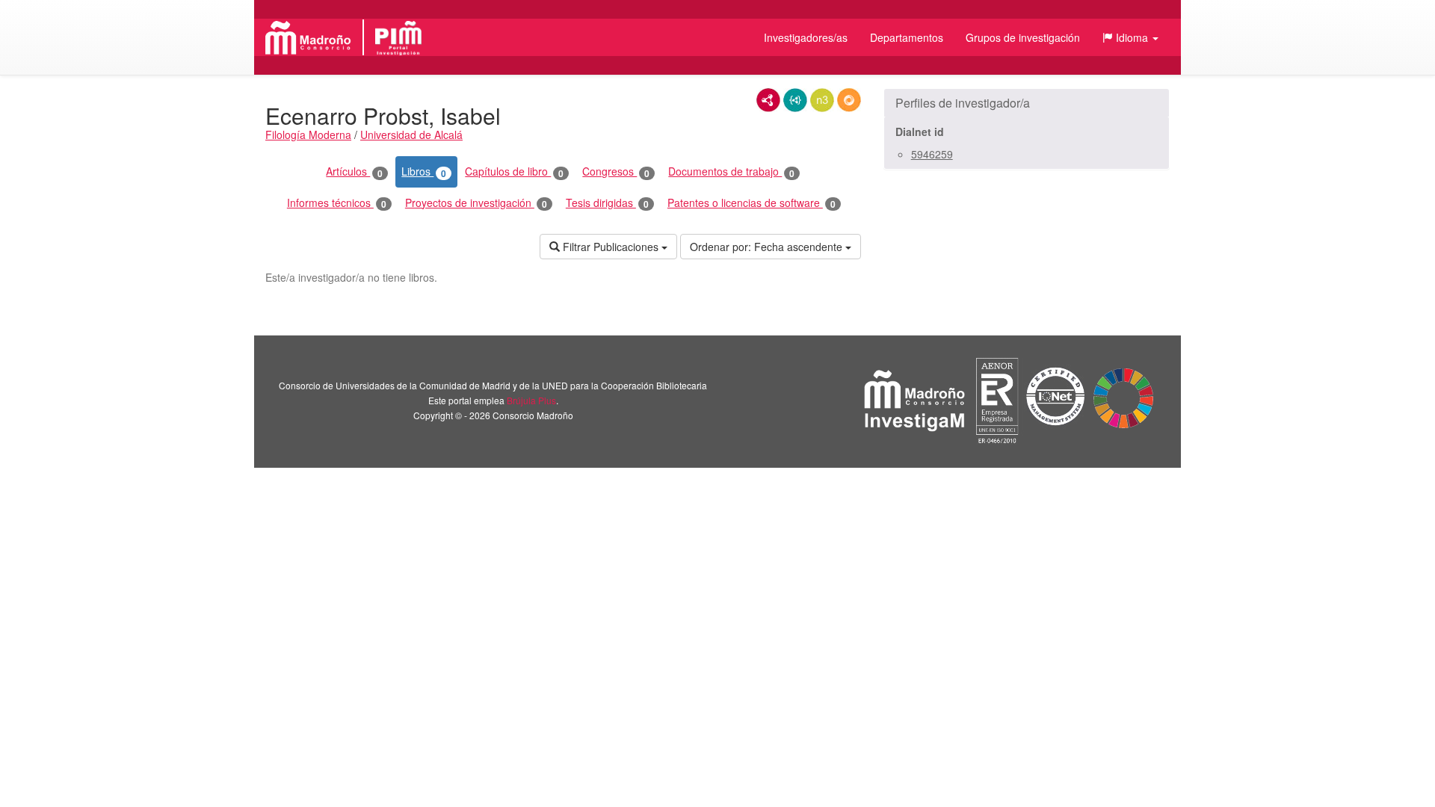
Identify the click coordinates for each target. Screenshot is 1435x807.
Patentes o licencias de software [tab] (751, 203)
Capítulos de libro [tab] (514, 171)
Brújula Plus (531, 400)
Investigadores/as (806, 37)
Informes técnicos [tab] (336, 203)
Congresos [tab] (615, 171)
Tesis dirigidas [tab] (607, 203)
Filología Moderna (308, 134)
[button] (1130, 37)
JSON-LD (795, 100)
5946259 (932, 153)
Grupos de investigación (1023, 37)
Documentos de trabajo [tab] (731, 171)
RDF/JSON (849, 100)
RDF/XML (768, 100)
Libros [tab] (423, 171)
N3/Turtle (822, 100)
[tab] (1026, 103)
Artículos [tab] (354, 171)
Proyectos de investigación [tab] (476, 203)
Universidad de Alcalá (411, 134)
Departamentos (906, 37)
